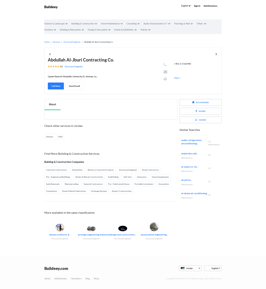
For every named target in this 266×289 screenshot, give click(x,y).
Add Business (210, 5)
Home (46, 42)
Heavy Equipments (160, 177)
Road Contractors (150, 170)
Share (202, 111)
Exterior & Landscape (54, 23)
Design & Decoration (98, 29)
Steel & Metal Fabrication (74, 191)
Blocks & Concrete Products (101, 170)
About (47, 278)
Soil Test (128, 177)
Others (200, 23)
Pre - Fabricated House (118, 184)
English (184, 5)
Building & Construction (82, 23)
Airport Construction (122, 191)
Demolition (77, 170)
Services (56, 42)
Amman (49, 136)
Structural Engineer (71, 42)
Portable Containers (144, 184)
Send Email (74, 86)
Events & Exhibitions (124, 29)
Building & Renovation (70, 29)
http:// (177, 77)
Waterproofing (71, 184)
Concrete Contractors (56, 170)
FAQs (96, 278)
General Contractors (93, 184)
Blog (87, 278)
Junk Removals (53, 184)
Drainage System (99, 191)
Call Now (55, 86)
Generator (142, 177)
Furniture (48, 29)
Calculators (76, 278)
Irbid (60, 136)
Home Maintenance (110, 23)
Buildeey (51, 7)
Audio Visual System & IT (155, 23)
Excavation (164, 184)
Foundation (51, 191)
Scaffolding (113, 177)
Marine (143, 29)
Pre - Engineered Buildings (58, 177)
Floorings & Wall (182, 23)
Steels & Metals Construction (89, 177)
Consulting (131, 23)
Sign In (197, 5)
